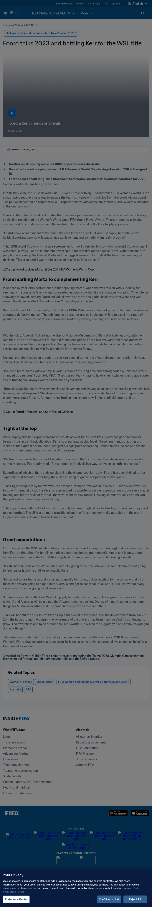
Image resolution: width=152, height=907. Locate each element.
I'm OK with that (109, 899)
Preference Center (16, 899)
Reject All (135, 899)
